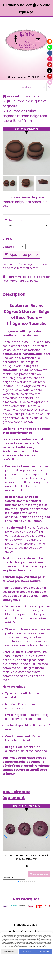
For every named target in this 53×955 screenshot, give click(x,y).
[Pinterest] (49, 64)
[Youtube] (49, 76)
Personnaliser (9, 951)
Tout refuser (26, 951)
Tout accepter (44, 951)
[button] (47, 183)
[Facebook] (49, 53)
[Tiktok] (49, 70)
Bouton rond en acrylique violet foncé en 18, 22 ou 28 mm (26, 857)
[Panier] (49, 41)
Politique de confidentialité (37, 947)
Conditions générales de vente (25, 931)
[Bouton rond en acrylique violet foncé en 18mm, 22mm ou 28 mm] (26, 827)
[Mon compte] (49, 82)
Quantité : (8, 246)
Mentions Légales (25, 924)
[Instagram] (49, 58)
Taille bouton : (14, 220)
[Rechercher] (50, 87)
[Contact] (49, 47)
